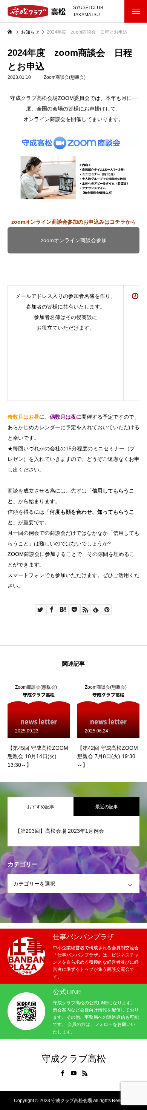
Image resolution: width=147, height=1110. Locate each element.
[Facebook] (62, 1073)
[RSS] (85, 1073)
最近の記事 (106, 806)
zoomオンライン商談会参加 (74, 240)
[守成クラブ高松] (37, 11)
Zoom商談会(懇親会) (65, 77)
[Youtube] (73, 1073)
